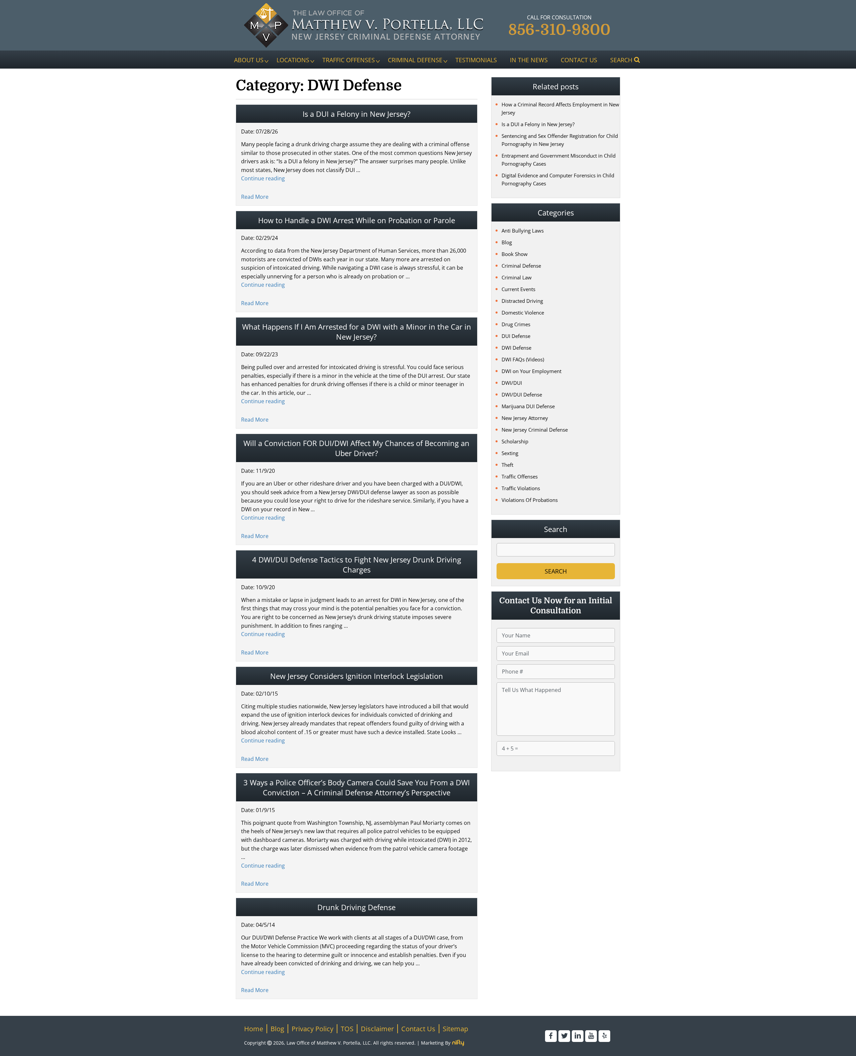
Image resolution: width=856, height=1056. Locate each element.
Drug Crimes (516, 324)
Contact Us (579, 60)
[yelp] (604, 1036)
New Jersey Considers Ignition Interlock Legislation (356, 676)
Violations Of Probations (530, 500)
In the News (529, 60)
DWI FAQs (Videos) (523, 359)
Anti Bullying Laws (523, 230)
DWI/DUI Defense (522, 394)
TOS (347, 1028)
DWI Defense (516, 347)
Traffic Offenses (348, 60)
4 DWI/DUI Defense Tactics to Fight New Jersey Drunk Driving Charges (356, 564)
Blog (507, 242)
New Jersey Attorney (525, 418)
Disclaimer (377, 1028)
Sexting (510, 453)
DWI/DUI (512, 382)
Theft (507, 464)
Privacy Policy (312, 1028)
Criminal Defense (415, 60)
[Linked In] (577, 1036)
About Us (248, 60)
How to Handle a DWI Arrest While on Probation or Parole (356, 220)
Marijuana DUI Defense (528, 406)
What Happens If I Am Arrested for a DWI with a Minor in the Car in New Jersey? (356, 332)
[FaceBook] (551, 1036)
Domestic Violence (523, 312)
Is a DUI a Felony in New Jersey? (357, 114)
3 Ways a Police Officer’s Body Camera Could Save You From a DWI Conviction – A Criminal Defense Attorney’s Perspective (356, 787)
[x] (564, 1036)
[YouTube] (591, 1036)
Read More (255, 196)
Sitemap (455, 1028)
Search (621, 60)
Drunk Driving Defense (356, 907)
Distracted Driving (522, 300)
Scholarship (515, 441)
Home (253, 1028)
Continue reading (263, 178)
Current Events (518, 289)
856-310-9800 (559, 29)
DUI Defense (516, 336)
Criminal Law (517, 277)
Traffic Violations (521, 488)
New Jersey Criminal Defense (535, 429)
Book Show (515, 254)
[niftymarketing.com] (458, 1043)
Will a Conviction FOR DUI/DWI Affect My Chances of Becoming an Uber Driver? (356, 448)
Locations (293, 60)
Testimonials (476, 60)
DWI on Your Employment (531, 371)
